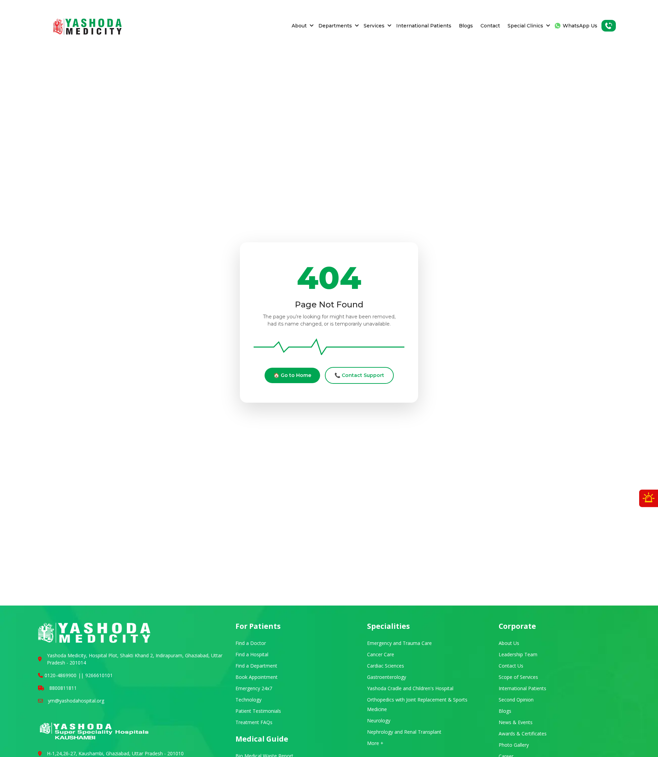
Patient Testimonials (258, 711)
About (299, 26)
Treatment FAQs (253, 722)
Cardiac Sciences (385, 665)
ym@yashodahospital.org (76, 700)
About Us (509, 643)
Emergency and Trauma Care (399, 643)
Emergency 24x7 (253, 688)
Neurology (378, 720)
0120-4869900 (60, 675)
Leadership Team (518, 654)
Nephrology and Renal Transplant (404, 732)
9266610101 (99, 675)
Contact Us (511, 665)
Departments (335, 26)
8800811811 (63, 688)
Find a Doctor (250, 643)
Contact (490, 26)
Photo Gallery (514, 745)
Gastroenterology (386, 677)
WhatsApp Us (580, 26)
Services (374, 26)
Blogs (466, 26)
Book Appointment (256, 677)
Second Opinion (516, 699)
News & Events (516, 722)
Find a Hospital (251, 654)
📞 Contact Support (359, 375)
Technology (248, 699)
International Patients (423, 26)
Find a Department (256, 665)
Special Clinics (525, 26)
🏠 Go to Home (292, 375)
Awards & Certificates (523, 733)
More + (375, 743)
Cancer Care (380, 654)
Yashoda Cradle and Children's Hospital (410, 688)
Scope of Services (518, 677)
